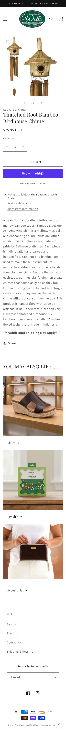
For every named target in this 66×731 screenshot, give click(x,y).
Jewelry (12, 516)
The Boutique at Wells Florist (28, 725)
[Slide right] (41, 103)
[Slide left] (24, 103)
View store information (22, 209)
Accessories (15, 590)
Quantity (8, 138)
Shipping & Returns (20, 651)
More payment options (33, 183)
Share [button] (12, 343)
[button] (5, 19)
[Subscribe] (54, 677)
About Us (13, 633)
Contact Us (14, 642)
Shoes (11, 442)
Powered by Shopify (49, 725)
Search (11, 624)
